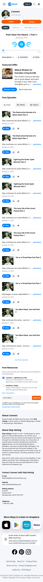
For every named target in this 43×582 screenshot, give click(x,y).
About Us (21, 561)
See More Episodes (21, 360)
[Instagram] (28, 552)
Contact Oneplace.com (28, 565)
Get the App (11, 561)
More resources (25, 89)
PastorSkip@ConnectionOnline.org (14, 478)
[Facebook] (14, 552)
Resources (16, 28)
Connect (15, 11)
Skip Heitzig (15, 15)
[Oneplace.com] (13, 4)
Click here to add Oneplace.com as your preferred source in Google (23, 541)
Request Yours (9, 89)
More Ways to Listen (31, 28)
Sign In (27, 4)
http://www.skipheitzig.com (11, 484)
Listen (5, 28)
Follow (11, 22)
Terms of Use (11, 565)
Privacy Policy (31, 561)
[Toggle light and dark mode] (39, 4)
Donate (31, 22)
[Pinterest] (21, 552)
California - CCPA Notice (21, 570)
